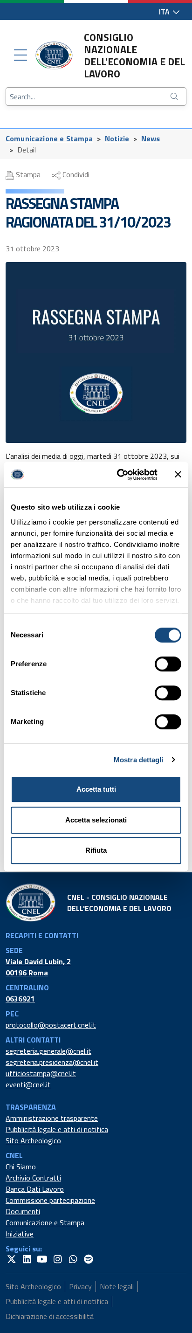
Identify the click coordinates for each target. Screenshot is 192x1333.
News (150, 138)
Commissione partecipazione (50, 1200)
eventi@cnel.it (28, 1084)
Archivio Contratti (33, 1177)
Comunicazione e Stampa (49, 138)
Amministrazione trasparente (52, 1118)
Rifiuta (96, 850)
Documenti (23, 1211)
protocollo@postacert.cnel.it (51, 1024)
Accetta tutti (96, 789)
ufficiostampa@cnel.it (41, 1073)
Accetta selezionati (96, 820)
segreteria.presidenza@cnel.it (52, 1062)
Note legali (117, 1286)
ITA (165, 11)
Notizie (117, 138)
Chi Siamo (21, 1166)
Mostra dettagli (139, 760)
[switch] (168, 663)
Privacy (80, 1286)
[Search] (175, 96)
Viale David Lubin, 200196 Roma (38, 967)
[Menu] (20, 55)
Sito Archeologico (33, 1140)
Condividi (75, 174)
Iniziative (20, 1233)
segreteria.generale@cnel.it (48, 1051)
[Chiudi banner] (178, 474)
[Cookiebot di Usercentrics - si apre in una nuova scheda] (119, 475)
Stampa (27, 174)
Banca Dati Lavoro (35, 1189)
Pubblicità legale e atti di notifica (57, 1129)
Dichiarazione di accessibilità (50, 1316)
